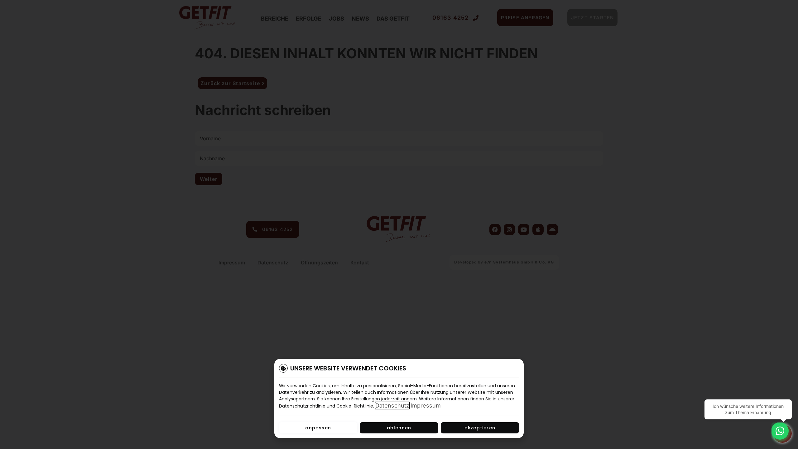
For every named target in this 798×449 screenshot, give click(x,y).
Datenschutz (392, 405)
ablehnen (399, 428)
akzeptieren (479, 428)
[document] (399, 224)
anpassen (318, 428)
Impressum (426, 405)
